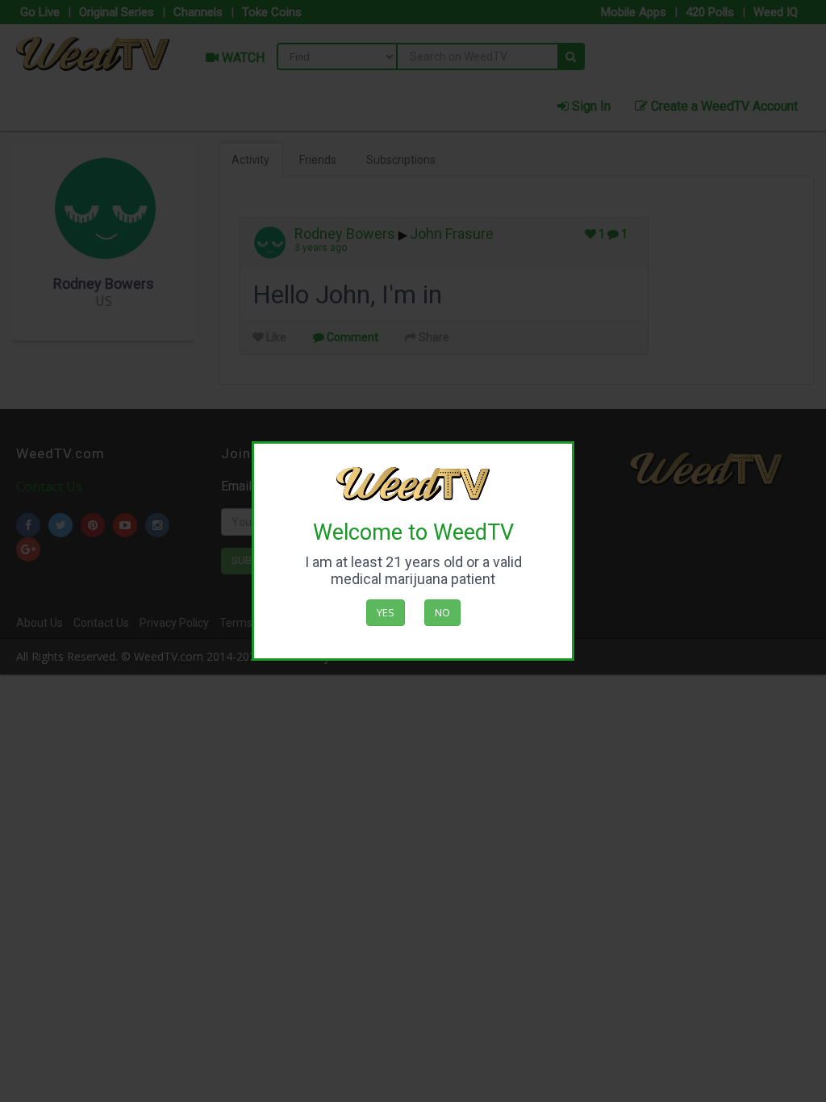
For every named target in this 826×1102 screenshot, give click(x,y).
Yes (385, 612)
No (442, 612)
